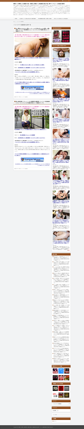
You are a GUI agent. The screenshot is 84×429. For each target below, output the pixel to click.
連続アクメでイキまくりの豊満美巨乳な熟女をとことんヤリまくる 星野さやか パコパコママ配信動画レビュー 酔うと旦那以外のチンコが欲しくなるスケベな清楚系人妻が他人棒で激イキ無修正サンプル (61, 339)
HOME (16, 18)
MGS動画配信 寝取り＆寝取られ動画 (44, 18)
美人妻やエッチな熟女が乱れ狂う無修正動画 (28, 18)
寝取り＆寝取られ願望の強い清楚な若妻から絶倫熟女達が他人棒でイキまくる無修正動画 (39, 3)
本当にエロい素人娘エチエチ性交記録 (61, 18)
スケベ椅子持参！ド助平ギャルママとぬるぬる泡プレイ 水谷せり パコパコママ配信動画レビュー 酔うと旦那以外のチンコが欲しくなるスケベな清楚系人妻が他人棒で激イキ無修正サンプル (61, 280)
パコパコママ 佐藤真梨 (24, 168)
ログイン (55, 421)
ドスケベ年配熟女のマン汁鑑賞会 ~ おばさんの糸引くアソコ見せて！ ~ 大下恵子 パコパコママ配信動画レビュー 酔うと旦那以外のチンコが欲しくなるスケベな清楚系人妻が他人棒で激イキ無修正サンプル (61, 328)
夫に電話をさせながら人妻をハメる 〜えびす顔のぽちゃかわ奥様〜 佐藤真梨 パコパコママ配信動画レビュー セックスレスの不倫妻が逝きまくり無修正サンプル (32, 30)
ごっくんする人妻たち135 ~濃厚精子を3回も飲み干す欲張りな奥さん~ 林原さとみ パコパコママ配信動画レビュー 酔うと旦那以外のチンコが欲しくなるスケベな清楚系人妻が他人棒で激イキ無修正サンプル (61, 269)
